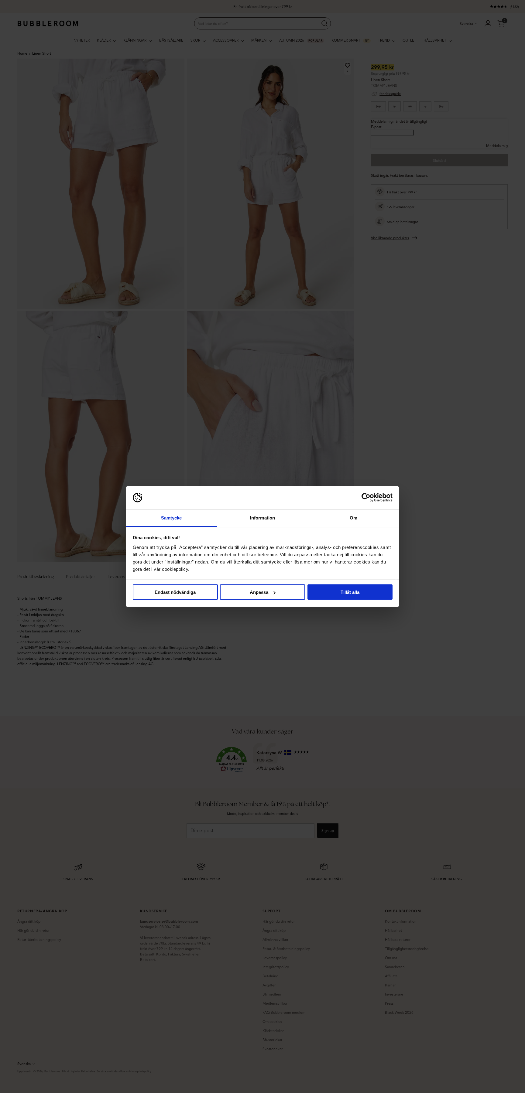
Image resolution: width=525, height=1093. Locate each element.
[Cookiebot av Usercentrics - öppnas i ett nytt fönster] (366, 497)
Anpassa (259, 592)
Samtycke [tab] (171, 517)
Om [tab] (353, 517)
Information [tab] (262, 517)
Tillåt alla (350, 592)
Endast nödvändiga (175, 592)
